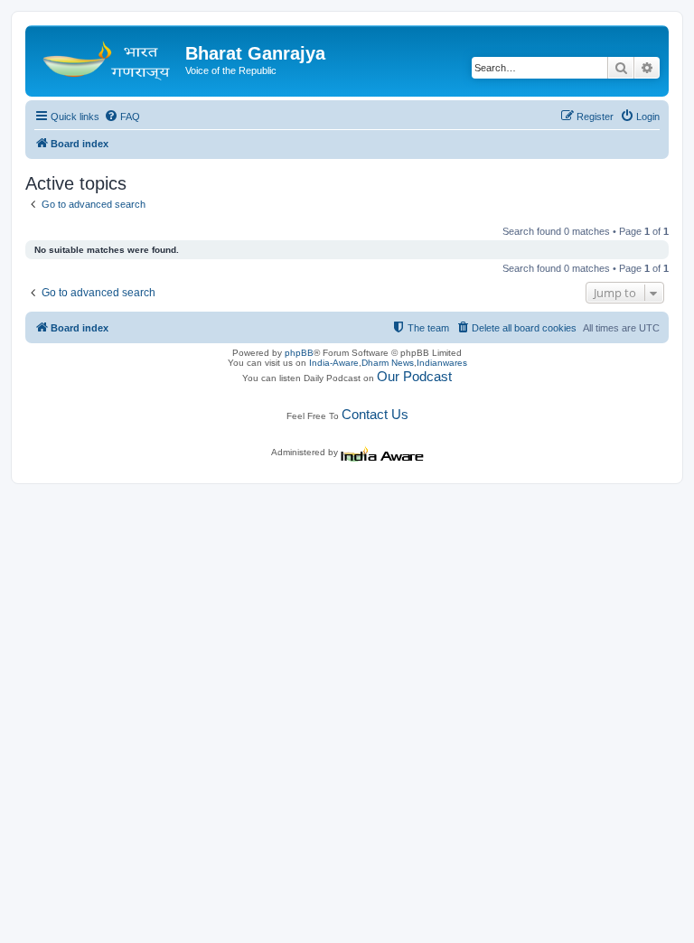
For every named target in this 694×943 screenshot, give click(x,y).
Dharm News (387, 363)
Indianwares (442, 363)
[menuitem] (122, 116)
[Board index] (107, 59)
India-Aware (334, 363)
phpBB (299, 353)
